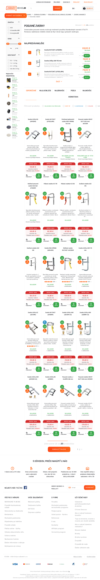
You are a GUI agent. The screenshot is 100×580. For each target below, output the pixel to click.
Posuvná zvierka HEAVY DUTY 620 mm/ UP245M (85, 121)
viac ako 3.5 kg (14, 68)
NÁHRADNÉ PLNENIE (12, 502)
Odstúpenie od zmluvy (13, 546)
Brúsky (77, 534)
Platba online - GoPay (12, 528)
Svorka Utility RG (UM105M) (33, 120)
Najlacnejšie (45, 90)
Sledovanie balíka (34, 505)
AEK (11, 27)
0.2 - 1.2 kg (13, 60)
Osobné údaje (91, 556)
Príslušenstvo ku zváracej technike (59, 14)
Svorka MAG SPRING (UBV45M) (50, 249)
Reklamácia (9, 514)
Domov (29, 14)
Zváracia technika (40, 14)
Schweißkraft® (14, 30)
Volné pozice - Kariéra (59, 514)
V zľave (90, 106)
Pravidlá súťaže (10, 525)
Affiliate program (57, 528)
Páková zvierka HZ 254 (68, 184)
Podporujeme (56, 511)
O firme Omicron (81, 509)
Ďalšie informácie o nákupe (14, 542)
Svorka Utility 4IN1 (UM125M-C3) (33, 378)
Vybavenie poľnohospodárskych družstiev (82, 504)
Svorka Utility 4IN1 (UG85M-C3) (85, 314)
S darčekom (79, 106)
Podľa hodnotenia (73, 93)
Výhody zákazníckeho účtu (14, 532)
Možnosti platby (34, 502)
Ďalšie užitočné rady (82, 548)
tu (69, 571)
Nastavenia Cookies (12, 539)
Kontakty (66, 2)
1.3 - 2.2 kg (13, 63)
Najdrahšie (59, 90)
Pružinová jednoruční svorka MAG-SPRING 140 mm (68, 121)
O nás (53, 521)
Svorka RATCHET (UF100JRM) (50, 120)
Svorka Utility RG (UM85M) (50, 378)
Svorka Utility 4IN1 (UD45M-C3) (68, 314)
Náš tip (67, 106)
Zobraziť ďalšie (59, 449)
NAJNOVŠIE (87, 90)
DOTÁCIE (31, 509)
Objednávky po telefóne (13, 521)
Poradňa (54, 502)
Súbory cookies (10, 535)
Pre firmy (57, 2)
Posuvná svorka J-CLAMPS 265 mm (67, 378)
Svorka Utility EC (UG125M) (33, 314)
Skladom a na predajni (52, 106)
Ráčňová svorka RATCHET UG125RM (68, 249)
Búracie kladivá (80, 530)
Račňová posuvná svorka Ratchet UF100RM (33, 186)
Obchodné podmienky (12, 518)
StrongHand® (14, 33)
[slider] (7, 44)
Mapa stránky (78, 556)
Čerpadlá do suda (81, 544)
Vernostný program (43, 2)
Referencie (55, 518)
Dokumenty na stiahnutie (14, 511)
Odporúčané (31, 90)
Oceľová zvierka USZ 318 (33, 249)
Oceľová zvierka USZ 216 (85, 185)
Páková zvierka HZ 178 (50, 184)
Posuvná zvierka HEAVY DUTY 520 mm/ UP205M (85, 378)
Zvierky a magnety (80, 14)
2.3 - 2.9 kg (13, 66)
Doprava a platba (34, 512)
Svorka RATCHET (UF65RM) (50, 314)
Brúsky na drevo (81, 537)
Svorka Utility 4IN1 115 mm (85, 249)
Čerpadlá (78, 541)
